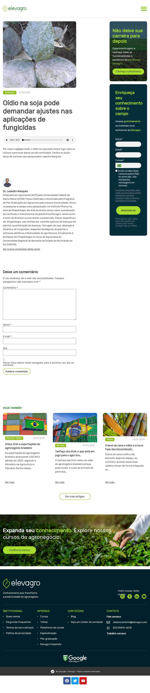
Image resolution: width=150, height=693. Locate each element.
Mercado (11, 438)
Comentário (10, 287)
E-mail (7, 336)
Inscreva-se (128, 210)
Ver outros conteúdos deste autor (21, 249)
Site (5, 348)
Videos (19, 438)
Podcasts (9, 92)
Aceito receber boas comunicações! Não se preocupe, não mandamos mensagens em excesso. (128, 178)
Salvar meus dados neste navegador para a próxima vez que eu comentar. (38, 363)
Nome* (119, 139)
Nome (7, 324)
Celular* (119, 160)
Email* (118, 149)
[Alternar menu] (143, 8)
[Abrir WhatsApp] (142, 685)
